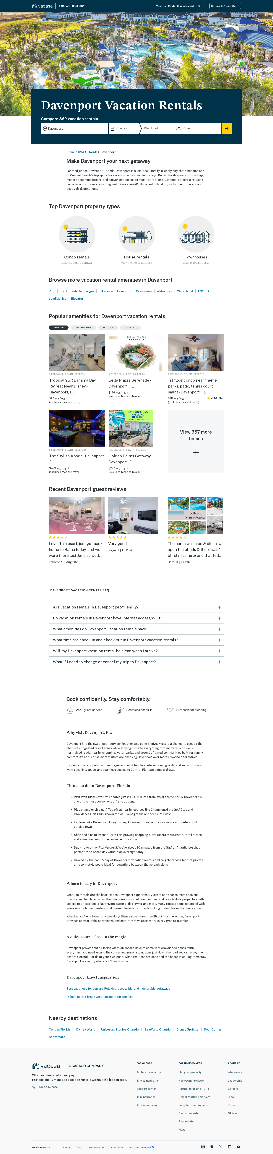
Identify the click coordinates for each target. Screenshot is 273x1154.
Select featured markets (194, 1097)
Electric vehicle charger (77, 291)
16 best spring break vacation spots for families (99, 997)
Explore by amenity (148, 1072)
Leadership (235, 1080)
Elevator (77, 298)
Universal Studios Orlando (120, 1029)
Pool (52, 291)
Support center (146, 1088)
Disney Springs (187, 1029)
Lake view (106, 291)
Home (70, 152)
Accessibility (116, 1147)
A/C (200, 291)
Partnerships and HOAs (194, 1088)
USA (81, 152)
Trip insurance (145, 1097)
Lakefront (124, 291)
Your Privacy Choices (139, 1147)
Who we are (235, 1072)
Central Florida (59, 1029)
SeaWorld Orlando (157, 1029)
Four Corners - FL (216, 1029)
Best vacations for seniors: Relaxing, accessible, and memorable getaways (118, 988)
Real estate (186, 1121)
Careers (233, 1088)
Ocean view (144, 291)
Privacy (79, 1147)
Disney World (85, 1029)
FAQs (182, 1129)
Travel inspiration (148, 1080)
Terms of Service (97, 1147)
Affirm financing (147, 1105)
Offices (233, 1113)
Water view (165, 291)
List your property (190, 1072)
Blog (231, 1097)
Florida (92, 152)
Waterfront (185, 291)
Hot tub (108, 327)
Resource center (189, 1113)
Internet (130, 327)
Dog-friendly (83, 327)
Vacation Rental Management (175, 6)
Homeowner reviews (191, 1080)
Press (231, 1105)
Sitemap (66, 1147)
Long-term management (194, 1105)
